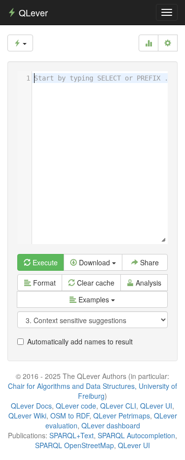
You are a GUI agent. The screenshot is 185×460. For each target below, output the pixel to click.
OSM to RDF (69, 415)
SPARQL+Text (71, 435)
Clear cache (94, 283)
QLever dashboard (110, 425)
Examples (93, 299)
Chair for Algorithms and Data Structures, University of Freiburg (92, 391)
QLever (32, 12)
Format (43, 283)
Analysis (147, 283)
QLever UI (156, 406)
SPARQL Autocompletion (136, 435)
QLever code (76, 406)
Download (94, 262)
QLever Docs (31, 406)
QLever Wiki (27, 415)
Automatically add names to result (80, 341)
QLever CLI (118, 406)
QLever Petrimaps (121, 415)
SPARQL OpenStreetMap (74, 445)
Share (148, 262)
